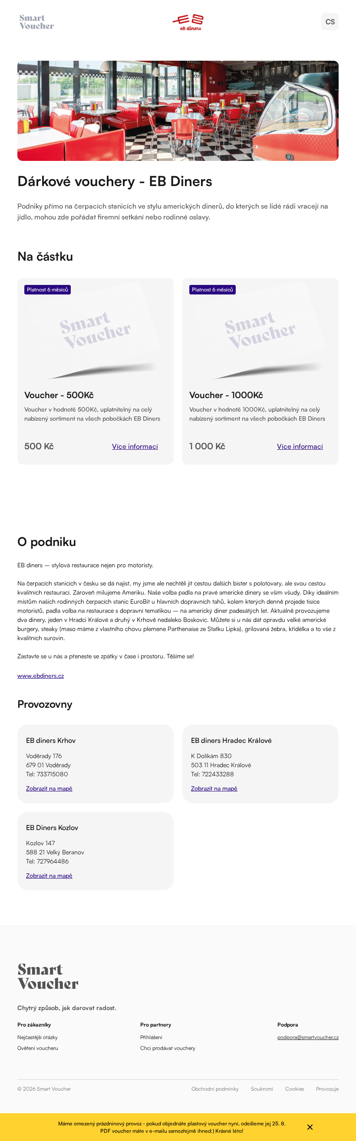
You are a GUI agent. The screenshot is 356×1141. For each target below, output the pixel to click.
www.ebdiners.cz (40, 675)
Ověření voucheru (37, 1048)
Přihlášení (151, 1037)
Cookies (294, 1088)
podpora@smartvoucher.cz (308, 1037)
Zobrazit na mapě (49, 788)
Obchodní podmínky (215, 1088)
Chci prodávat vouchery (167, 1048)
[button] (330, 21)
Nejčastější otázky (37, 1037)
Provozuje (327, 1088)
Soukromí (262, 1088)
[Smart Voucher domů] (188, 21)
